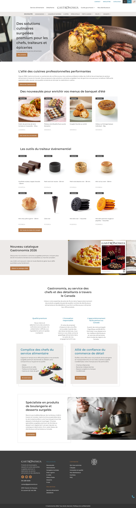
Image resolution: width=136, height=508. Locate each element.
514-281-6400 (25, 481)
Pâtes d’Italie (50, 477)
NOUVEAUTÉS (28, 14)
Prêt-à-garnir (50, 472)
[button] (125, 1)
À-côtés (48, 475)
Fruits (48, 482)
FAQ (71, 477)
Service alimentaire (37, 7)
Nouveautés (50, 465)
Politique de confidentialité (81, 506)
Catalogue (117, 1)
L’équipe (72, 467)
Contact (97, 1)
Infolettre (107, 1)
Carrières (73, 475)
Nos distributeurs (104, 7)
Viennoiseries (50, 467)
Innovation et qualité (76, 470)
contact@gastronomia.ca (29, 484)
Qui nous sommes (75, 465)
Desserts (49, 480)
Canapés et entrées (52, 470)
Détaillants (50, 7)
